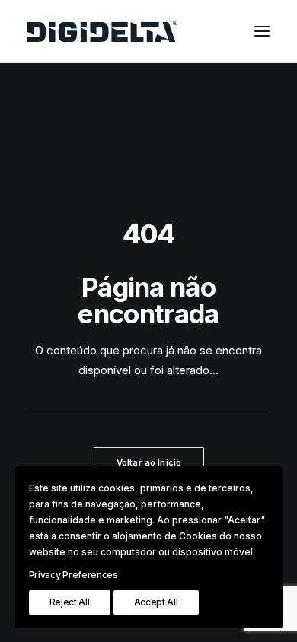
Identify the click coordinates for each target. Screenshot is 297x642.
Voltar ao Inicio (148, 462)
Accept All (156, 602)
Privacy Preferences (73, 574)
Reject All (70, 602)
